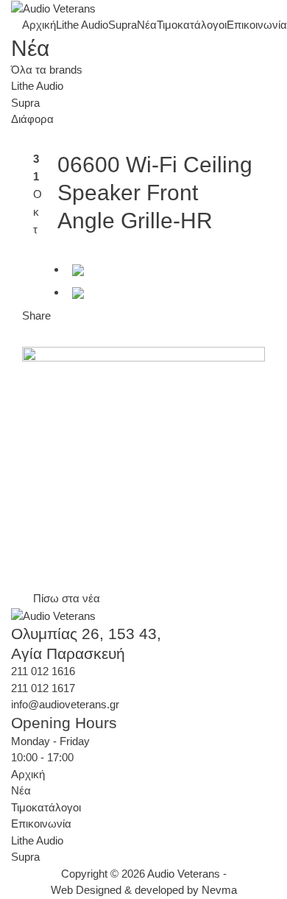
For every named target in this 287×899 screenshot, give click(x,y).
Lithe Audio (82, 24)
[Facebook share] (78, 269)
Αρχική (39, 24)
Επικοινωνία (257, 24)
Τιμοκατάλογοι (192, 24)
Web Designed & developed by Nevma (144, 890)
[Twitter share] (78, 292)
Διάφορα (32, 119)
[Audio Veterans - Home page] (53, 8)
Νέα (147, 24)
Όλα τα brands (46, 69)
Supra (122, 24)
